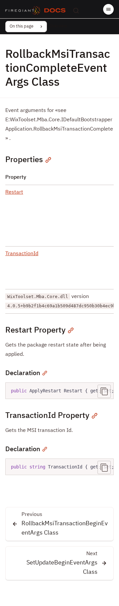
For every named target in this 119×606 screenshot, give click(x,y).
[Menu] (108, 9)
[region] (59, 390)
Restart (14, 192)
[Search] (76, 10)
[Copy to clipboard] (104, 391)
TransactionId (21, 253)
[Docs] (54, 10)
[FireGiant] (22, 10)
